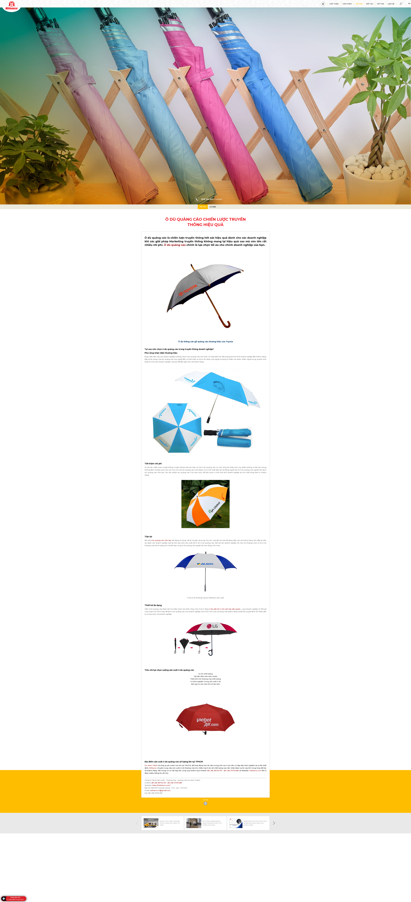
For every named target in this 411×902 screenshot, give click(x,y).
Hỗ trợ (380, 4)
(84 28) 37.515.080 (231, 771)
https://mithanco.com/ (161, 785)
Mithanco (153, 768)
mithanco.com (255, 771)
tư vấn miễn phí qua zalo (15, 899)
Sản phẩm (347, 4)
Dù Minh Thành (151, 765)
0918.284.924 (15, 897)
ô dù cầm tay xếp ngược (230, 609)
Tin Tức (202, 207)
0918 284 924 (207, 199)
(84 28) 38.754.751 (214, 771)
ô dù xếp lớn (214, 609)
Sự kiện (213, 207)
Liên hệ (391, 4)
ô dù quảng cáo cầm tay (160, 540)
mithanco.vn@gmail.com (160, 790)
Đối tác (369, 4)
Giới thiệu (334, 4)
